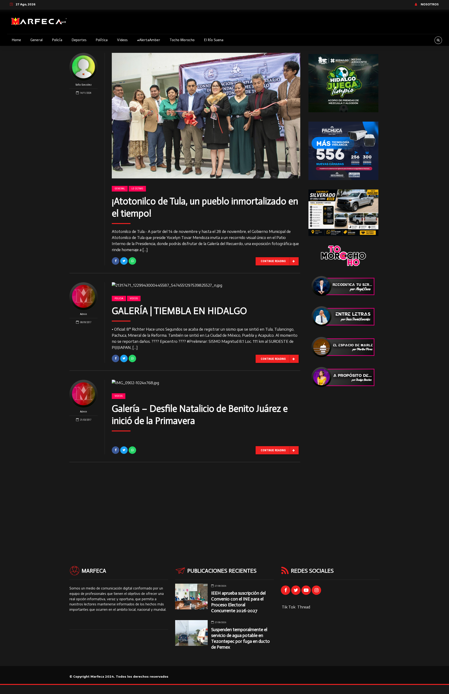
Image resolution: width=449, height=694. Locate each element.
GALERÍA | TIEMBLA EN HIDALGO (179, 310)
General (36, 40)
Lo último (137, 188)
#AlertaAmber (148, 40)
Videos (122, 40)
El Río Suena (213, 40)
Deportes (79, 40)
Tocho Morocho (182, 40)
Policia (119, 298)
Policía (57, 40)
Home (16, 40)
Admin (83, 314)
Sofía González (84, 84)
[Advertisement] (343, 467)
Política (102, 40)
